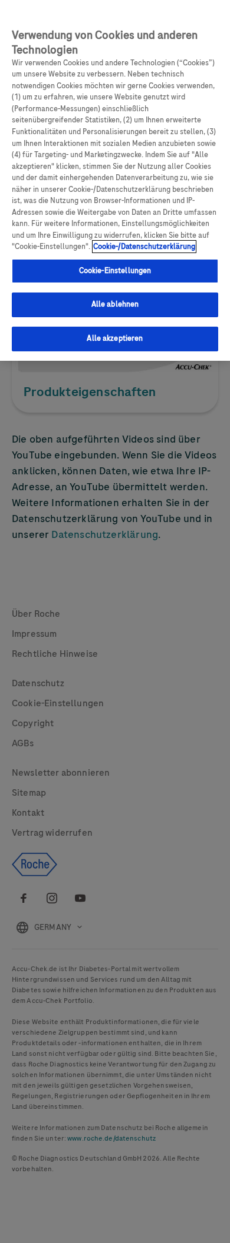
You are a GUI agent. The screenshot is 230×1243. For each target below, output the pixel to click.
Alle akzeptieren (115, 338)
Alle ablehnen (115, 304)
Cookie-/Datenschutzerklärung (144, 246)
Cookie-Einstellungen (115, 270)
